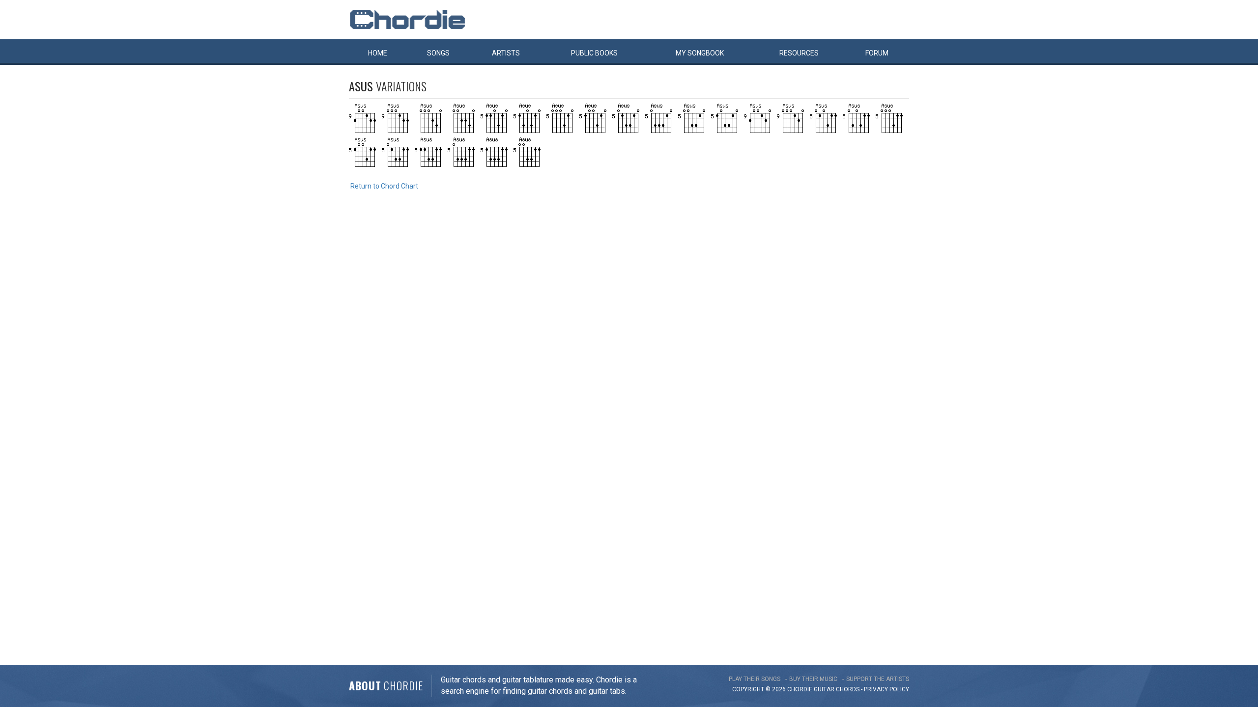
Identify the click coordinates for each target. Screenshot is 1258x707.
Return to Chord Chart (384, 186)
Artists (506, 53)
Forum (876, 53)
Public (594, 53)
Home (377, 53)
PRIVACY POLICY (886, 689)
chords (847, 689)
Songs (438, 53)
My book (700, 53)
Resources (799, 53)
